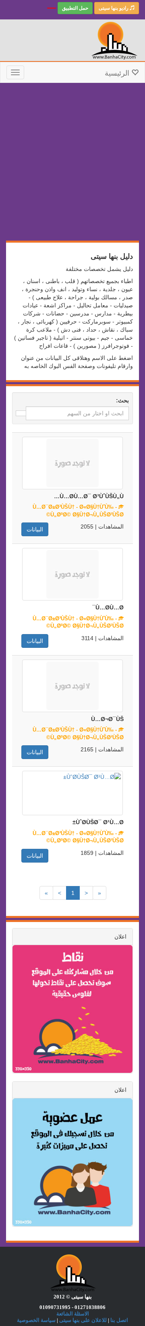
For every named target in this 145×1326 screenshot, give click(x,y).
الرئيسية (118, 73)
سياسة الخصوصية (36, 1320)
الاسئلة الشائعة (72, 1314)
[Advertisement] (72, 164)
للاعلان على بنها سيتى (83, 1320)
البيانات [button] (35, 529)
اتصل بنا (119, 1320)
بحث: (122, 400)
